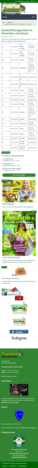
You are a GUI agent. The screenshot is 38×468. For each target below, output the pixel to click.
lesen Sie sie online (25, 262)
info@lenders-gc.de (11, 376)
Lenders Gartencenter (21, 463)
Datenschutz (13, 466)
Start (3, 22)
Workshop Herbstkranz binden (11, 168)
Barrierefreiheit (22, 466)
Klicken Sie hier (6, 207)
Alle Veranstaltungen (19, 175)
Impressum (5, 466)
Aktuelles (10, 22)
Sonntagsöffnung (7, 159)
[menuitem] (5, 466)
